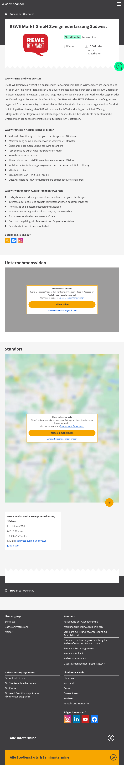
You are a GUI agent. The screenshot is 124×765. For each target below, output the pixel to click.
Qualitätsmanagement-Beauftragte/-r (84, 663)
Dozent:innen (71, 693)
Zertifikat (10, 621)
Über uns (69, 678)
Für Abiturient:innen (16, 678)
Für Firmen (11, 688)
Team (67, 688)
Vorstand (69, 683)
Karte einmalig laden (62, 432)
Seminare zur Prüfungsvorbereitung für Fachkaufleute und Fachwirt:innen (85, 641)
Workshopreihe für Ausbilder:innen (83, 626)
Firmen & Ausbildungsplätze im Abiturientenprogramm (22, 695)
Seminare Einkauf (73, 653)
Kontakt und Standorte (76, 703)
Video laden (62, 304)
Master (8, 631)
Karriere (68, 698)
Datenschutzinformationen (72, 297)
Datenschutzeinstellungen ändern (62, 310)
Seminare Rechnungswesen (79, 648)
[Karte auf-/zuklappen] (109, 502)
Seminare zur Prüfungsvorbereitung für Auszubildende (85, 633)
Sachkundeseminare (75, 658)
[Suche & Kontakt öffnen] (119, 64)
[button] (118, 4)
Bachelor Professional (17, 626)
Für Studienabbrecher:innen (20, 683)
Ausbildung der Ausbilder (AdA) (81, 621)
